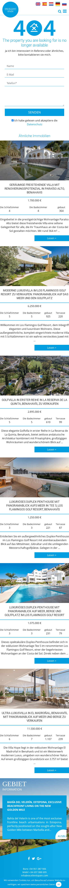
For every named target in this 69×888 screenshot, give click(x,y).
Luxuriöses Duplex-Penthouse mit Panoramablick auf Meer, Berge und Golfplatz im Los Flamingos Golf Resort (35, 611)
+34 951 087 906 (37, 868)
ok (58, 884)
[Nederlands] (51, 4)
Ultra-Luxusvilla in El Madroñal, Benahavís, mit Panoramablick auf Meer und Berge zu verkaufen (34, 716)
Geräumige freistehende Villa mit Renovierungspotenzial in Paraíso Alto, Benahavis (35, 188)
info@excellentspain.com (34, 875)
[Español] (44, 4)
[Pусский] (64, 4)
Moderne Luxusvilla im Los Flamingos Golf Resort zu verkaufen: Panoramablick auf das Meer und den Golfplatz (34, 294)
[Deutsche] (58, 3)
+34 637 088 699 (38, 872)
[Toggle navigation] (59, 11)
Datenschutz (34, 124)
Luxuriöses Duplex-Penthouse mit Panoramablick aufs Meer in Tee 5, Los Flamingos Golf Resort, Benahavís (34, 505)
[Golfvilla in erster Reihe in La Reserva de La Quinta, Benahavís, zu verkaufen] (34, 375)
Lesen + (51, 238)
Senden (34, 112)
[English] (38, 4)
